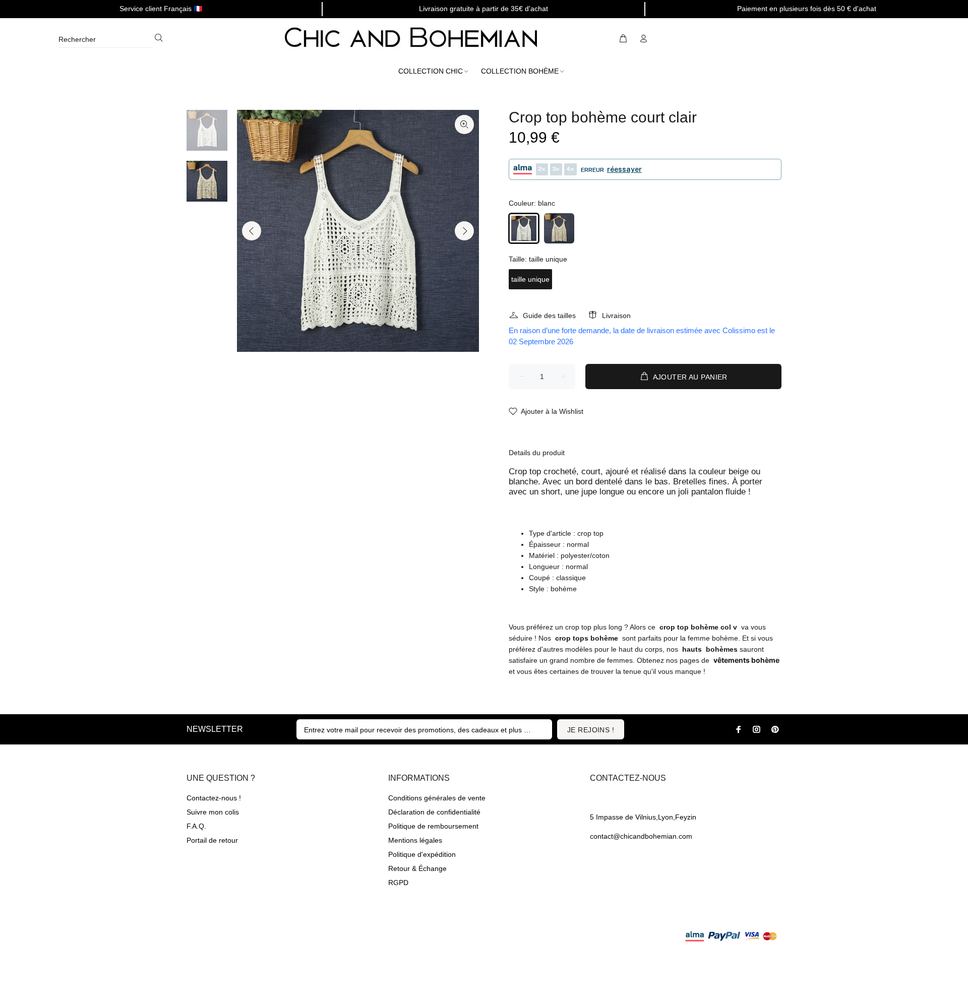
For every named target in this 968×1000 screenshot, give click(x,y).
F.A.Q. (196, 826)
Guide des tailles (549, 315)
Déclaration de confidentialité (434, 812)
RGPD (398, 883)
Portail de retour (212, 840)
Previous (251, 230)
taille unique (530, 279)
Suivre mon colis (213, 812)
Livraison (616, 315)
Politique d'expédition (422, 854)
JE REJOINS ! (590, 730)
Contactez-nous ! (214, 798)
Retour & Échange (417, 868)
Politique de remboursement (433, 826)
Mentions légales (415, 840)
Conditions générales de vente (437, 798)
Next (464, 230)
